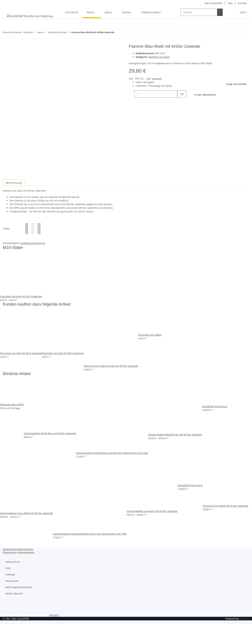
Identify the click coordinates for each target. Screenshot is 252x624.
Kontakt (242, 3)
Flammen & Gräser (159, 57)
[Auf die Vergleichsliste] (5, 55)
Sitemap (10, 574)
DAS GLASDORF (213, 3)
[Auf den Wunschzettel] (11, 55)
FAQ (230, 3)
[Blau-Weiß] (32, 228)
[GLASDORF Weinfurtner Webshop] (30, 16)
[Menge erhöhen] (180, 101)
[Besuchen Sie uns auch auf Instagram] (12, 608)
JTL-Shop (244, 618)
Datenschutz (12, 561)
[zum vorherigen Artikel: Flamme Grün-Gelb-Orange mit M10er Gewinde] (123, 33)
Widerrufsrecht (14, 593)
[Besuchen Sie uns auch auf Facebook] (12, 604)
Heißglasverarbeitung (32, 243)
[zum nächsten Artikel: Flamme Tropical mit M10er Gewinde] (117, 33)
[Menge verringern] (131, 94)
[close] (5, 47)
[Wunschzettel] (233, 12)
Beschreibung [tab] (14, 182)
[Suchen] (220, 12)
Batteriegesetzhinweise (18, 587)
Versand (156, 78)
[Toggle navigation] (7, 9)
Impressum (12, 580)
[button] (228, 12)
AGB (7, 568)
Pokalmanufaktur (151, 12)
